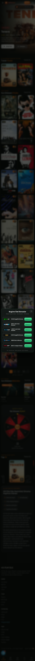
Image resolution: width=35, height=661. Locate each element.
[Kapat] (31, 311)
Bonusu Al (28, 319)
